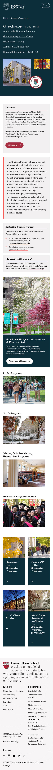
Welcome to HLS (14, 145)
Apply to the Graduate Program (19, 31)
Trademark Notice (35, 741)
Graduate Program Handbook (18, 36)
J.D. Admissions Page (35, 268)
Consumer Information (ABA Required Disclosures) (37, 719)
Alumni (6, 706)
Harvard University (10, 741)
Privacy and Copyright (37, 744)
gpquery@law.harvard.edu (19, 243)
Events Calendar (34, 691)
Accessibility (33, 735)
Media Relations (34, 705)
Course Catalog (9, 694)
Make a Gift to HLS (35, 709)
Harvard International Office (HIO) (20, 52)
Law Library (7, 702)
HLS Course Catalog (13, 41)
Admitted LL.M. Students (16, 46)
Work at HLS (8, 709)
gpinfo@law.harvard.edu (18, 249)
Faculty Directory (10, 698)
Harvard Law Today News (13, 691)
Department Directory (37, 701)
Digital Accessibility (36, 738)
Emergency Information (37, 712)
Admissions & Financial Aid (19, 361)
